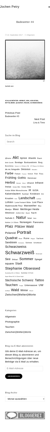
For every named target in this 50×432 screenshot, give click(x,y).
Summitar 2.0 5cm (27, 273)
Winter (24, 290)
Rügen (33, 238)
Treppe (21, 285)
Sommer (26, 259)
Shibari (15, 259)
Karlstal (25, 194)
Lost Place (37, 202)
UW (41, 285)
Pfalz (9, 226)
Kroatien (34, 100)
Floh (36, 174)
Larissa (38, 198)
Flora (41, 174)
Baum (39, 158)
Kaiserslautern (13, 193)
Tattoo (39, 280)
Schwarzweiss (16, 246)
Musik (28, 213)
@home (8, 158)
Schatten (21, 243)
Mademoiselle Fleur (14, 206)
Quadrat (19, 103)
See (8, 259)
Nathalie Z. (10, 218)
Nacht (34, 213)
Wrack (31, 290)
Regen (26, 103)
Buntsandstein (30, 162)
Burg (40, 162)
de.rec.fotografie (12, 169)
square (9, 263)
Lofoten (9, 202)
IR (30, 190)
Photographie (12, 322)
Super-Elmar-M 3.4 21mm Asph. (14, 276)
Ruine (26, 238)
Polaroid (10, 232)
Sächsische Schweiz (19, 280)
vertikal (7, 290)
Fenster (24, 174)
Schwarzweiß (36, 103)
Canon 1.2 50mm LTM (22, 166)
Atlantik (32, 158)
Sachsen (39, 238)
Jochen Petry (9, 6)
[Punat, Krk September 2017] (25, 59)
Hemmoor (32, 178)
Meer (16, 209)
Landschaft (27, 198)
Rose (20, 238)
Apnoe (23, 158)
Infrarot (39, 182)
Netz (35, 218)
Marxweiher (30, 205)
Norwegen (26, 222)
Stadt (18, 263)
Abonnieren (14, 376)
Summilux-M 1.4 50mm (12, 273)
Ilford (24, 183)
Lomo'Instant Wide (23, 202)
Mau (39, 206)
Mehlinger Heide (29, 209)
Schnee (29, 243)
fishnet (30, 174)
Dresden (34, 169)
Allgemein (31, 35)
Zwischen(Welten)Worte (20, 294)
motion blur (20, 213)
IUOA (35, 190)
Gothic (22, 177)
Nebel (29, 218)
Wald (15, 290)
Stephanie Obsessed (22, 268)
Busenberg (9, 166)
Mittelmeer (10, 103)
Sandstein (11, 242)
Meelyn (8, 209)
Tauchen (11, 285)
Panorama (38, 222)
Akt (16, 157)
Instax (8, 186)
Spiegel (38, 259)
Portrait (24, 232)
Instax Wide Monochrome (16, 190)
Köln (16, 198)
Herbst (22, 100)
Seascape (39, 253)
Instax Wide (26, 187)
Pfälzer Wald (24, 226)
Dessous (26, 169)
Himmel (18, 183)
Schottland (37, 243)
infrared (30, 183)
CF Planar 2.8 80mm (37, 166)
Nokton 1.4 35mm (11, 222)
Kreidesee (35, 194)
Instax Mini (16, 187)
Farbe (9, 173)
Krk (27, 100)
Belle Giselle (9, 162)
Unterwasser (30, 285)
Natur (21, 217)
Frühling (10, 177)
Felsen (18, 174)
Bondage (19, 162)
